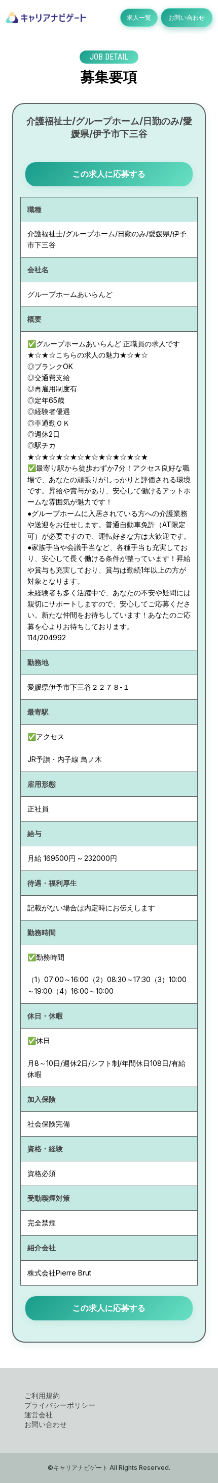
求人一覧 (139, 17)
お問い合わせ (186, 17)
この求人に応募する (109, 174)
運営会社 (38, 1414)
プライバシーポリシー (59, 1405)
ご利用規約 (42, 1395)
